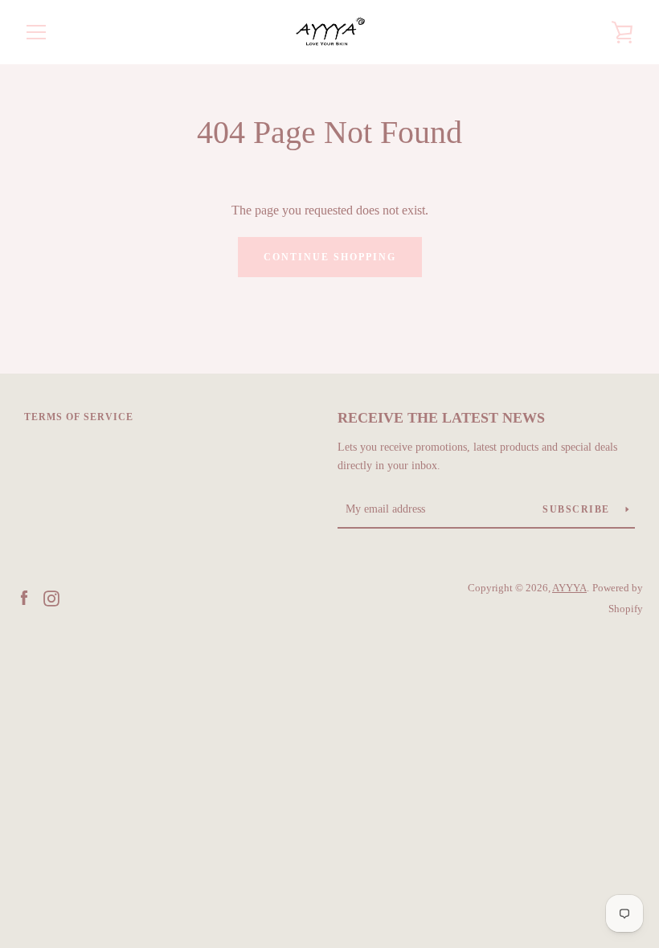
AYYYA (569, 588)
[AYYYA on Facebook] (24, 597)
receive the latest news (441, 418)
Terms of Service (78, 417)
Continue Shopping (330, 257)
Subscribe (577, 509)
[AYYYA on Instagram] (51, 597)
